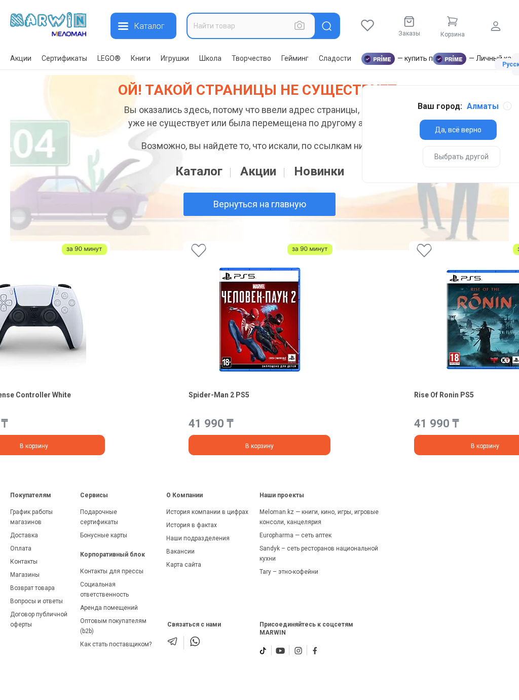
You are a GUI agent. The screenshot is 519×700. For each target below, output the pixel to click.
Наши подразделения (198, 538)
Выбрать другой (461, 157)
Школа (210, 58)
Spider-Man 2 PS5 (219, 395)
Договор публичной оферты (38, 619)
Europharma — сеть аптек (295, 535)
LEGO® (109, 58)
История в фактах (191, 525)
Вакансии (180, 551)
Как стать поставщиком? (116, 644)
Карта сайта (183, 564)
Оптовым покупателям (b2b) (113, 626)
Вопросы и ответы (36, 601)
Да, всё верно (458, 130)
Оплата (20, 548)
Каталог (199, 171)
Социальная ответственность (104, 589)
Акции (20, 58)
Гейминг (295, 58)
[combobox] (251, 26)
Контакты (24, 561)
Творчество (251, 58)
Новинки (319, 171)
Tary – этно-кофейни (289, 571)
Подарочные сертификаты (99, 517)
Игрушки (175, 58)
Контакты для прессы (111, 571)
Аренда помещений (109, 607)
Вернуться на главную (259, 204)
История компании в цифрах (207, 511)
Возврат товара (32, 588)
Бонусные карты (103, 535)
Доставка (24, 535)
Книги (141, 58)
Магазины (25, 574)
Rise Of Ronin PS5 (444, 395)
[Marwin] (48, 24)
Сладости (335, 58)
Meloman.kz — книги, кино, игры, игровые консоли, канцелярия (319, 517)
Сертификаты (64, 58)
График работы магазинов (31, 517)
